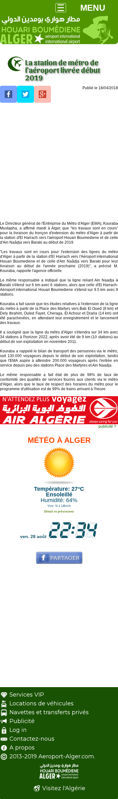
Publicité (22, 721)
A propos (22, 747)
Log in (18, 730)
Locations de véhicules (41, 703)
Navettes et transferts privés (49, 712)
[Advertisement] (59, 162)
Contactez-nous (31, 738)
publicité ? (107, 426)
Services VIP (26, 694)
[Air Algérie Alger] (59, 423)
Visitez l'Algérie (63, 788)
